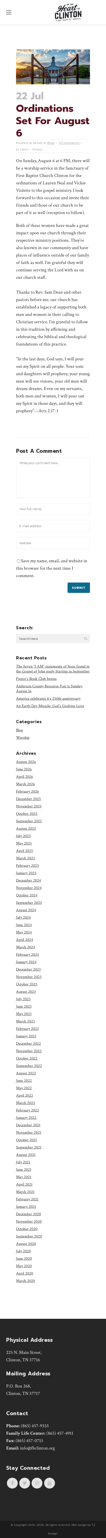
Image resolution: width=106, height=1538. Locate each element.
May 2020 (24, 1266)
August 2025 (26, 828)
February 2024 (27, 954)
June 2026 (24, 769)
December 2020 (28, 1214)
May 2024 (24, 932)
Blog (50, 143)
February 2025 (27, 865)
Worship (23, 737)
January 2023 (26, 1036)
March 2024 (25, 947)
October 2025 (26, 813)
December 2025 (28, 798)
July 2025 (23, 836)
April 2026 (24, 776)
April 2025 (24, 850)
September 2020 (29, 1236)
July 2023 (23, 999)
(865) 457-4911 (59, 1433)
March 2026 (25, 784)
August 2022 (26, 1073)
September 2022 (29, 1065)
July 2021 (23, 1162)
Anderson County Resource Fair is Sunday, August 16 (49, 689)
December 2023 (28, 969)
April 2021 (24, 1184)
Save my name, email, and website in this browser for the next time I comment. (51, 568)
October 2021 (26, 1140)
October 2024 (26, 895)
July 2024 (23, 917)
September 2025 (29, 821)
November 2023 (28, 976)
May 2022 (24, 1088)
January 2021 (26, 1206)
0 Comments (69, 143)
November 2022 (29, 1051)
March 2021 (25, 1191)
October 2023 (26, 984)
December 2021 (28, 1125)
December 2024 (28, 880)
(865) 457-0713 (29, 1441)
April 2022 (24, 1095)
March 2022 (25, 1102)
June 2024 (24, 925)
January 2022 (26, 1117)
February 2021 (27, 1199)
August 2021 (25, 1154)
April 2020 (24, 1273)
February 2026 (27, 791)
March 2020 (25, 1280)
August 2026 (26, 761)
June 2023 (24, 1006)
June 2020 (24, 1258)
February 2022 (27, 1110)
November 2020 (29, 1221)
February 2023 (27, 1028)
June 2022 (24, 1080)
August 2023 (26, 991)
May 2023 (24, 1014)
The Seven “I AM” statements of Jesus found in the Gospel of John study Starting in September (53, 669)
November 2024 (29, 887)
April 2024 (24, 939)
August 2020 (26, 1243)
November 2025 (29, 806)
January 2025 (26, 873)
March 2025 (25, 858)
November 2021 (28, 1132)
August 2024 (26, 910)
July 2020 (23, 1251)
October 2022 (26, 1058)
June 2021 (23, 1169)
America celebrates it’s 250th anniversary (48, 698)
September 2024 (29, 902)
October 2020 (26, 1229)
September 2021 (28, 1147)
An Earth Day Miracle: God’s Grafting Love (50, 706)
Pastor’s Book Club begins (36, 678)
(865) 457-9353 (35, 1426)
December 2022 (28, 1043)
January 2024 (26, 962)
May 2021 (23, 1177)
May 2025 (24, 843)
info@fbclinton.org (37, 1448)
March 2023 (25, 1021)
